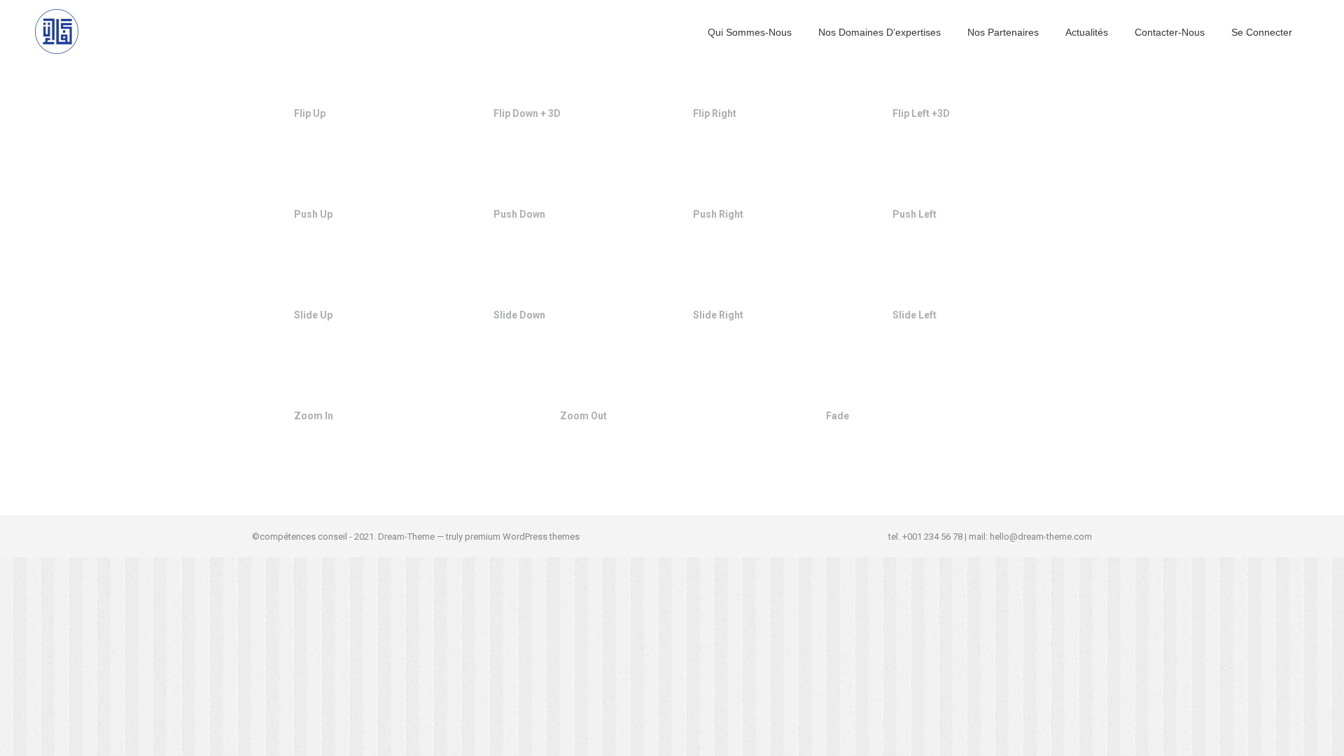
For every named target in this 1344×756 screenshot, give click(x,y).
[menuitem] (750, 31)
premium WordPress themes (522, 536)
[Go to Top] (1323, 735)
